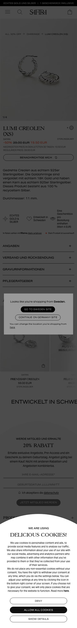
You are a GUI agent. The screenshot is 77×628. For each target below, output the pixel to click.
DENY (38, 600)
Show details (38, 619)
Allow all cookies (38, 610)
